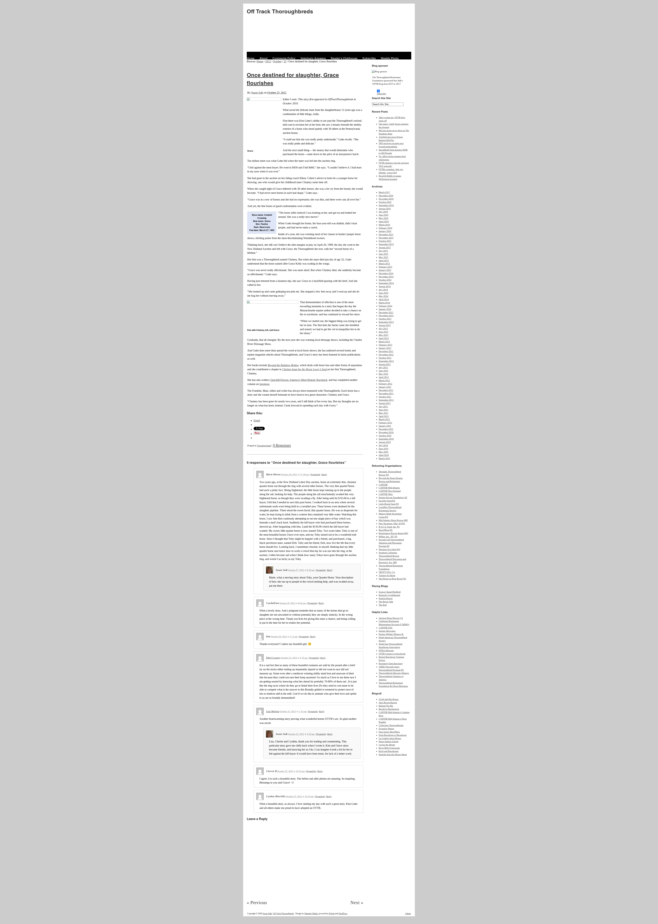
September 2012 (386, 361)
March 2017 (384, 192)
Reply (324, 474)
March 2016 (384, 225)
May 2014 (383, 296)
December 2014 (386, 273)
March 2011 (384, 419)
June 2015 (383, 254)
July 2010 (383, 445)
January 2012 (385, 387)
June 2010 (383, 449)
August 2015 (385, 247)
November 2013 (386, 315)
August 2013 (385, 325)
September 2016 (386, 205)
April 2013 (384, 338)
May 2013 (383, 335)
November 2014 (386, 277)
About (263, 58)
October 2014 (385, 280)
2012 (268, 61)
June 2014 (383, 293)
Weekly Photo (390, 58)
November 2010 (386, 432)
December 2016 (386, 195)
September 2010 (386, 439)
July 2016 (383, 212)
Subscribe (369, 58)
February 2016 (385, 228)
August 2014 (385, 286)
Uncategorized (264, 445)
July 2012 (383, 367)
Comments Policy (283, 58)
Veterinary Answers (313, 58)
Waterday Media (311, 913)
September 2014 (386, 283)
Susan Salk (257, 92)
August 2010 (385, 442)
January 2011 (385, 426)
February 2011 (385, 422)
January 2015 (385, 270)
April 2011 (384, 416)
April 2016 (384, 221)
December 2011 (386, 390)
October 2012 (385, 358)
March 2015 (384, 263)
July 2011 (383, 406)
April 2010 (384, 455)
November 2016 (386, 199)
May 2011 (383, 413)
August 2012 (385, 364)
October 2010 (385, 436)
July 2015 (383, 251)
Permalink (315, 474)
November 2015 (386, 238)
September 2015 (386, 244)
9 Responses (282, 445)
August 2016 (385, 208)
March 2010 (384, 458)
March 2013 (384, 341)
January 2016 (385, 231)
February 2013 (385, 345)
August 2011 (385, 403)
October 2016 (385, 202)
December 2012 (386, 351)
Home (250, 58)
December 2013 (386, 312)
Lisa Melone (272, 711)
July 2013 (383, 328)
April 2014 (384, 299)
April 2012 (384, 377)
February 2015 (385, 267)
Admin (408, 913)
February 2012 (385, 384)
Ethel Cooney (273, 657)
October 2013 (385, 319)
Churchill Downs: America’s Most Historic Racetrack (298, 379)
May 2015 (383, 257)
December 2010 (386, 429)
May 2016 (383, 218)
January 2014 (385, 309)
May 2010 (383, 452)
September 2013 (386, 322)
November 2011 (386, 393)
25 (285, 61)
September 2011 (386, 400)
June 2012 (383, 371)
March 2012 (384, 380)
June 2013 (383, 332)
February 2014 (385, 306)
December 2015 (386, 234)
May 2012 (383, 374)
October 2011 (385, 397)
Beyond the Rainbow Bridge (283, 365)
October (277, 61)
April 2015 (384, 260)
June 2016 (383, 215)
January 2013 (385, 348)
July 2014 (383, 290)
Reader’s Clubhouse (344, 58)
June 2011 (383, 410)
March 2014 (384, 303)
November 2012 (386, 354)
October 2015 (385, 241)
